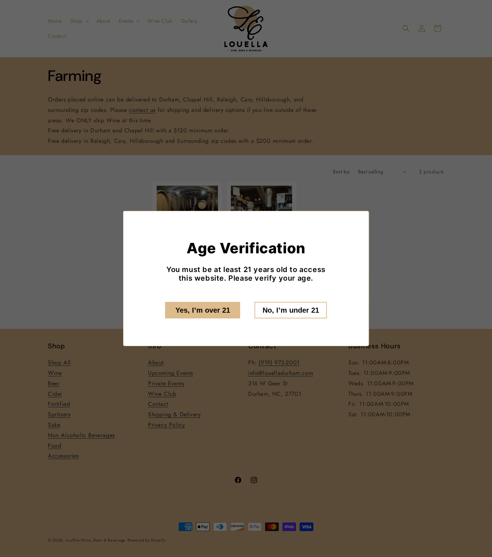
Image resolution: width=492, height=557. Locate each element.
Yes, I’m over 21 (202, 310)
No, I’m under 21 (291, 310)
